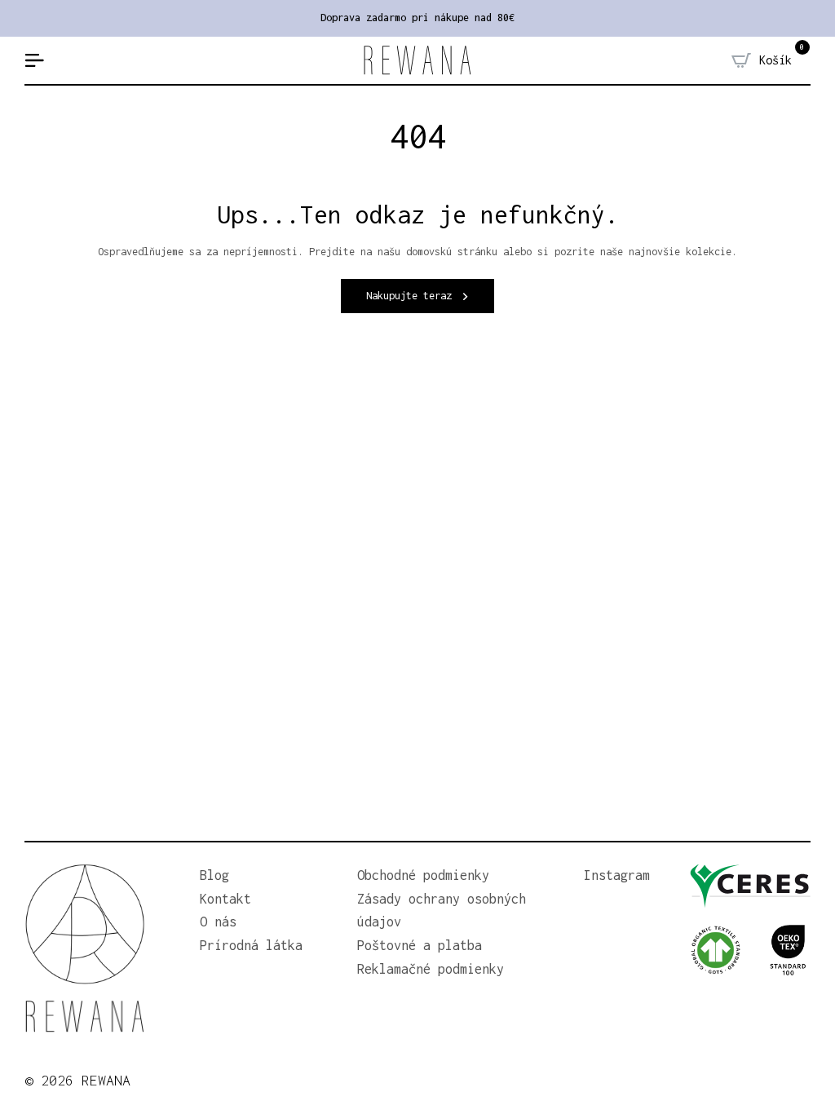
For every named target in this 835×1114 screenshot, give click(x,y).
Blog (214, 875)
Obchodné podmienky (423, 875)
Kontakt (225, 898)
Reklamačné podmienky (430, 968)
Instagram (617, 875)
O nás (218, 921)
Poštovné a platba (419, 945)
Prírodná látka (251, 945)
